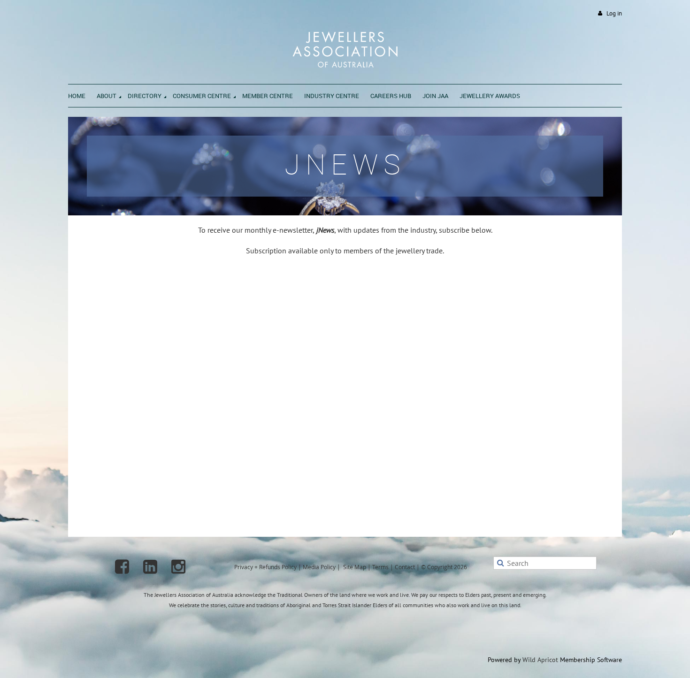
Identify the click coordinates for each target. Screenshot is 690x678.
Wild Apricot (540, 659)
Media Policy (319, 567)
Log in (614, 13)
